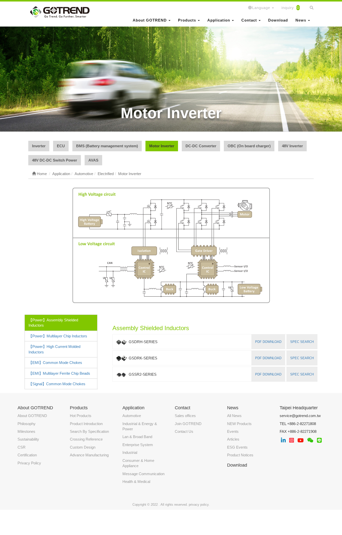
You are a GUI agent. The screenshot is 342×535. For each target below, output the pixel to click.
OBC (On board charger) (249, 146)
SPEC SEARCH (302, 342)
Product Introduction (86, 424)
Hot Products (80, 416)
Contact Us (184, 431)
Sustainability (28, 439)
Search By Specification (89, 431)
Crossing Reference (86, 439)
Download (278, 20)
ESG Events (237, 447)
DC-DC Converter (201, 146)
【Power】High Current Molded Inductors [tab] (54, 349)
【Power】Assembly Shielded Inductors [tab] (53, 322)
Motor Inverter (161, 146)
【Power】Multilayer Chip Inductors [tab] (58, 336)
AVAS (93, 160)
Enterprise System (137, 445)
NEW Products (239, 424)
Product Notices (240, 455)
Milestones (26, 431)
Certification (27, 455)
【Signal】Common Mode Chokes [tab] (57, 384)
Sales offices (185, 416)
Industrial (129, 452)
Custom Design (82, 447)
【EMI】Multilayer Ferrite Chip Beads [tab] (59, 373)
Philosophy (27, 424)
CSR (22, 447)
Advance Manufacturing (89, 455)
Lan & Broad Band (137, 437)
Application (133, 407)
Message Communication (143, 474)
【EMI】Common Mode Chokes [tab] (55, 362)
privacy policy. (199, 504)
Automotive (131, 416)
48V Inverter (292, 146)
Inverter (39, 146)
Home (41, 174)
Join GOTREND (188, 424)
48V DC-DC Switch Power (54, 160)
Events (233, 431)
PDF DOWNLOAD (268, 342)
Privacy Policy (29, 463)
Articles (233, 439)
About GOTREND (32, 416)
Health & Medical (136, 481)
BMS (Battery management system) (107, 146)
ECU (61, 146)
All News (234, 416)
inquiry (290, 8)
